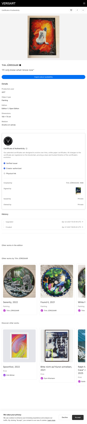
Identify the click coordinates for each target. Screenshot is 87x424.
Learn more (51, 420)
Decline (65, 417)
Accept (78, 417)
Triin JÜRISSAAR (10, 65)
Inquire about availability (43, 77)
